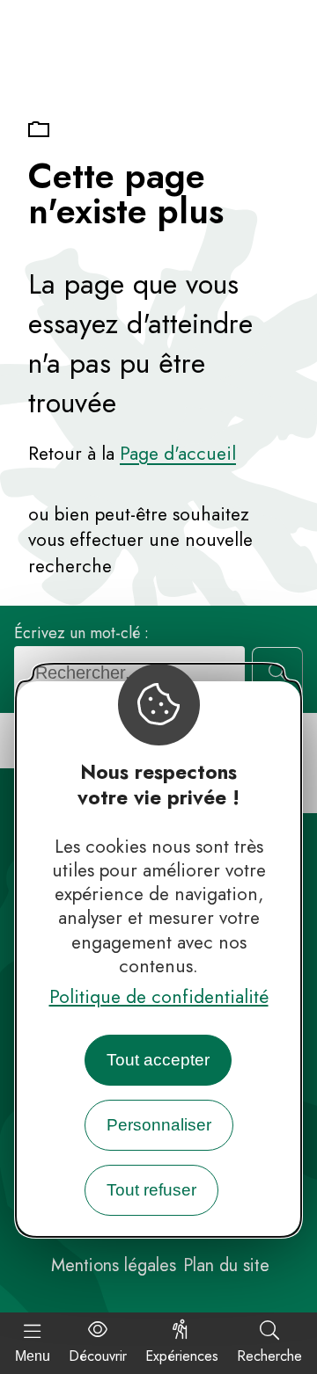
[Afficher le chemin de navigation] (38, 130)
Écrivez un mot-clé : (81, 633)
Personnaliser (159, 1125)
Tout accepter (158, 1059)
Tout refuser (151, 1190)
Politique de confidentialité (159, 997)
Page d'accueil (178, 453)
